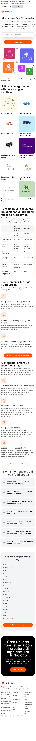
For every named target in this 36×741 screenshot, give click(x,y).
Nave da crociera (8, 618)
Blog (25, 699)
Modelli (26, 697)
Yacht (5, 606)
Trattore (5, 588)
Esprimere (6, 609)
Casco (5, 603)
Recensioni (16, 699)
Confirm (17, 6)
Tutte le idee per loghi (18, 625)
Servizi (15, 702)
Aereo (5, 579)
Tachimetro (6, 597)
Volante (5, 576)
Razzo (5, 573)
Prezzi (3, 713)
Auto (4, 570)
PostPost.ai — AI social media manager (6, 703)
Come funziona (5, 710)
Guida (5, 615)
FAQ (14, 705)
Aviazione (6, 591)
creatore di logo (15, 288)
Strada (5, 585)
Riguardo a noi (5, 707)
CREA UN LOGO (18, 669)
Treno (5, 612)
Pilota (5, 594)
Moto (4, 564)
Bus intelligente (8, 567)
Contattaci (16, 692)
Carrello (5, 600)
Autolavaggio (7, 582)
